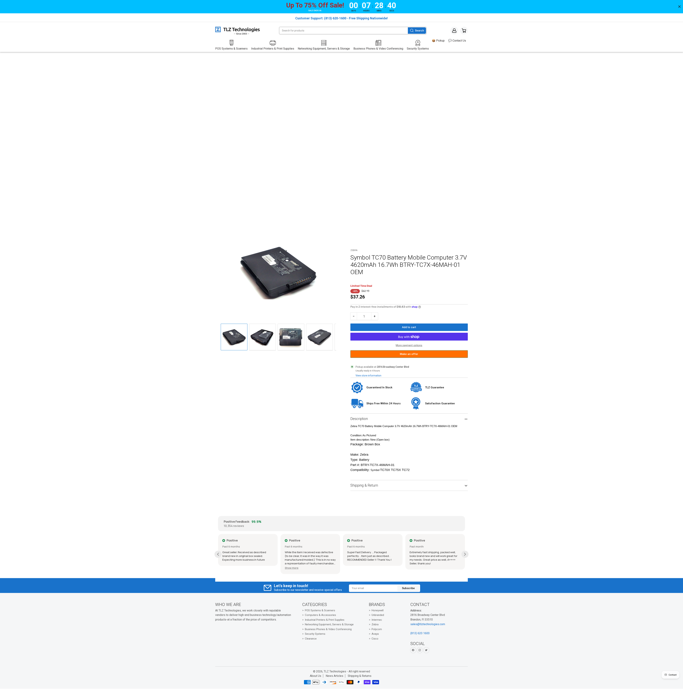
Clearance (311, 638)
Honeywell (377, 610)
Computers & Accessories (320, 615)
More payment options (409, 345)
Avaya (375, 633)
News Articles (334, 676)
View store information (368, 375)
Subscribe (408, 588)
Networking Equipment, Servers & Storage (329, 624)
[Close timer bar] (679, 6)
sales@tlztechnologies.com (427, 624)
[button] (291, 568)
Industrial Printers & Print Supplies (324, 619)
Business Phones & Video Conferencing (328, 629)
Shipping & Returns (359, 676)
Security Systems (315, 633)
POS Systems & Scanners (320, 610)
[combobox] (352, 30)
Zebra (353, 250)
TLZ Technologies (335, 671)
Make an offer (409, 355)
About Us (315, 676)
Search (419, 30)
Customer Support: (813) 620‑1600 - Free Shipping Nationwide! (341, 18)
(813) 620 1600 (420, 633)
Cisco (375, 638)
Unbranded (378, 615)
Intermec (377, 619)
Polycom (377, 629)
